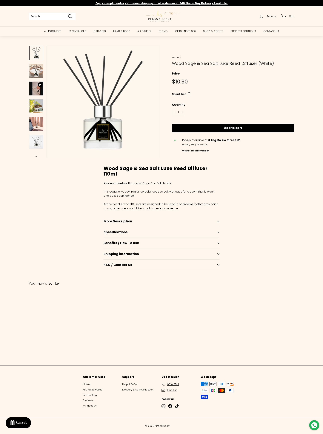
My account (90, 405)
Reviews (88, 400)
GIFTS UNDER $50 (185, 31)
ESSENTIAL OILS (77, 31)
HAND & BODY (121, 31)
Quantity (178, 105)
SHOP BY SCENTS (213, 31)
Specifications (116, 232)
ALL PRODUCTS (52, 31)
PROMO (163, 31)
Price (176, 73)
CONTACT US (271, 31)
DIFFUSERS (100, 31)
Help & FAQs (129, 384)
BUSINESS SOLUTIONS (243, 31)
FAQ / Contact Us (118, 265)
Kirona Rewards (92, 389)
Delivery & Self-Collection (137, 389)
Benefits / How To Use (121, 243)
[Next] (36, 155)
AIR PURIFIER (144, 31)
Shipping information (121, 254)
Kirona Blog (90, 395)
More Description (118, 221)
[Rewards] (18, 422)
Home (175, 57)
